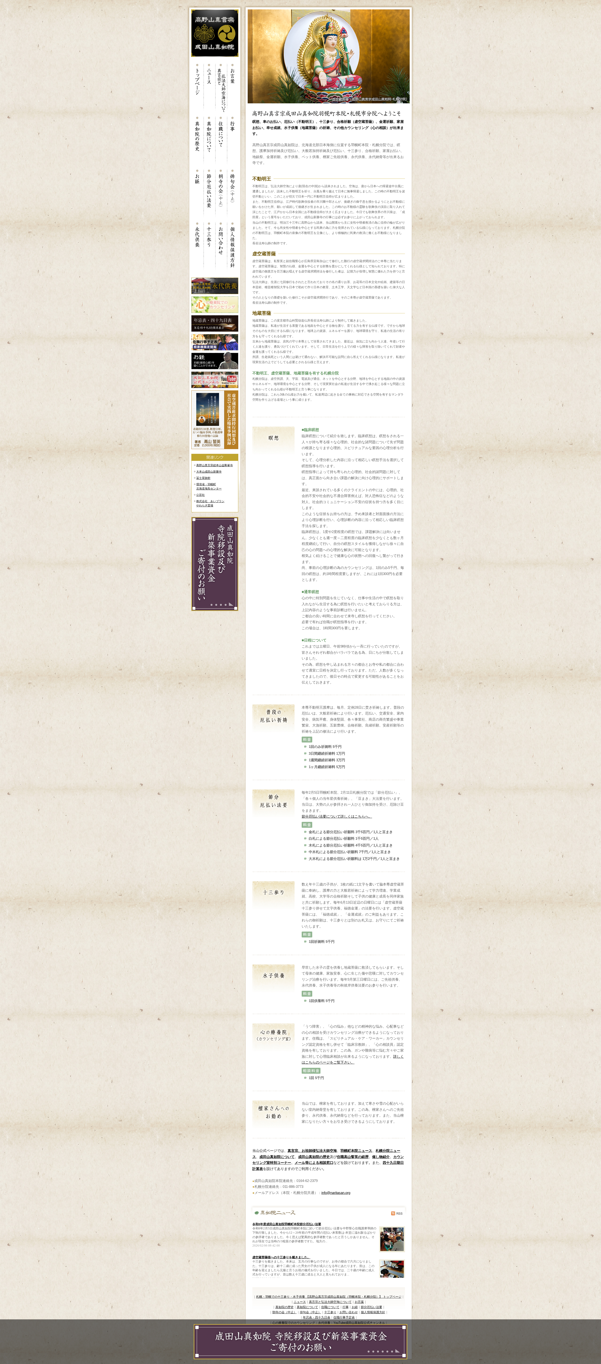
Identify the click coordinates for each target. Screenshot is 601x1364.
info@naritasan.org (335, 1193)
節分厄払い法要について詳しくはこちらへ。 (337, 816)
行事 (346, 1307)
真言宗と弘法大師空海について (330, 1302)
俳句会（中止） (310, 1312)
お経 (355, 1307)
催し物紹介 (381, 1157)
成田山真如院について (277, 1157)
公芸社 (200, 495)
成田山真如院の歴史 (314, 1157)
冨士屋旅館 (203, 478)
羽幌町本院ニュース (356, 1151)
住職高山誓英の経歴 (353, 1157)
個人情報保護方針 (373, 1312)
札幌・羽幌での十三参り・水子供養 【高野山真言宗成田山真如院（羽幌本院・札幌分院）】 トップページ (328, 1296)
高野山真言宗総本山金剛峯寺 (214, 465)
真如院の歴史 (284, 1307)
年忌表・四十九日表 (316, 1317)
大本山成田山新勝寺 (209, 471)
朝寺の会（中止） (284, 1312)
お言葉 (359, 1302)
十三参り (330, 1312)
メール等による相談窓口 (314, 1163)
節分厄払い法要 (371, 1307)
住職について (330, 1307)
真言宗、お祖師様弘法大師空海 (312, 1151)
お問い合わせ (348, 1312)
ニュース (300, 1302)
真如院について (307, 1307)
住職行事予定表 (344, 1317)
